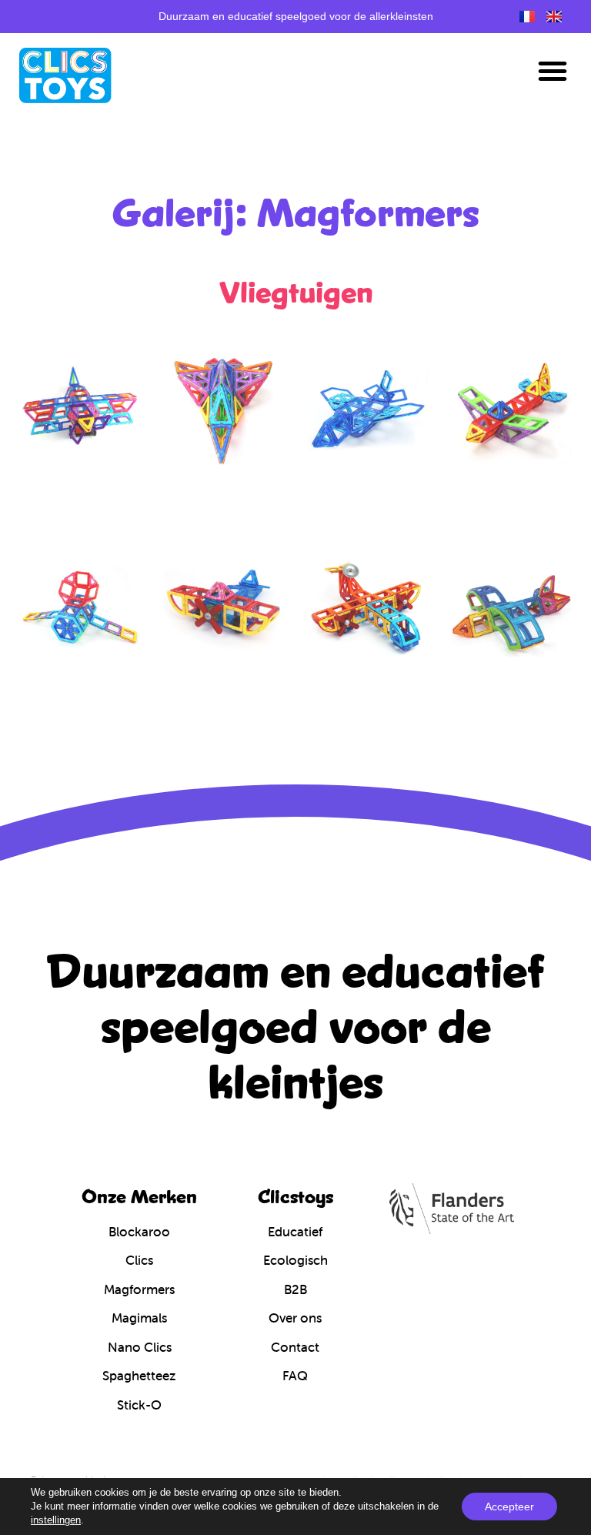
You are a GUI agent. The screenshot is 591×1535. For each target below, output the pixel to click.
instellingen (56, 1520)
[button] (552, 71)
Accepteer (509, 1506)
